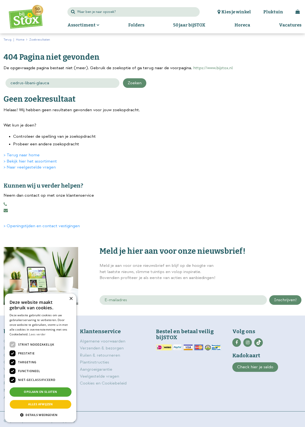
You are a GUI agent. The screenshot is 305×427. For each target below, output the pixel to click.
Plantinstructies (94, 362)
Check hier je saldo (255, 366)
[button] (40, 414)
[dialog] (40, 358)
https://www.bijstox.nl (213, 67)
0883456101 (5, 204)
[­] (236, 342)
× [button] (71, 298)
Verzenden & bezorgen (102, 348)
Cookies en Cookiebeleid (103, 383)
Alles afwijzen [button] (40, 404)
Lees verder (37, 334)
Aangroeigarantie (96, 369)
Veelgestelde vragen (99, 376)
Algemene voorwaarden (103, 341)
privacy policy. (277, 266)
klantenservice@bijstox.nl (6, 210)
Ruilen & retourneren (100, 355)
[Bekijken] (297, 12)
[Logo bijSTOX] (26, 17)
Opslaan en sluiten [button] (40, 392)
